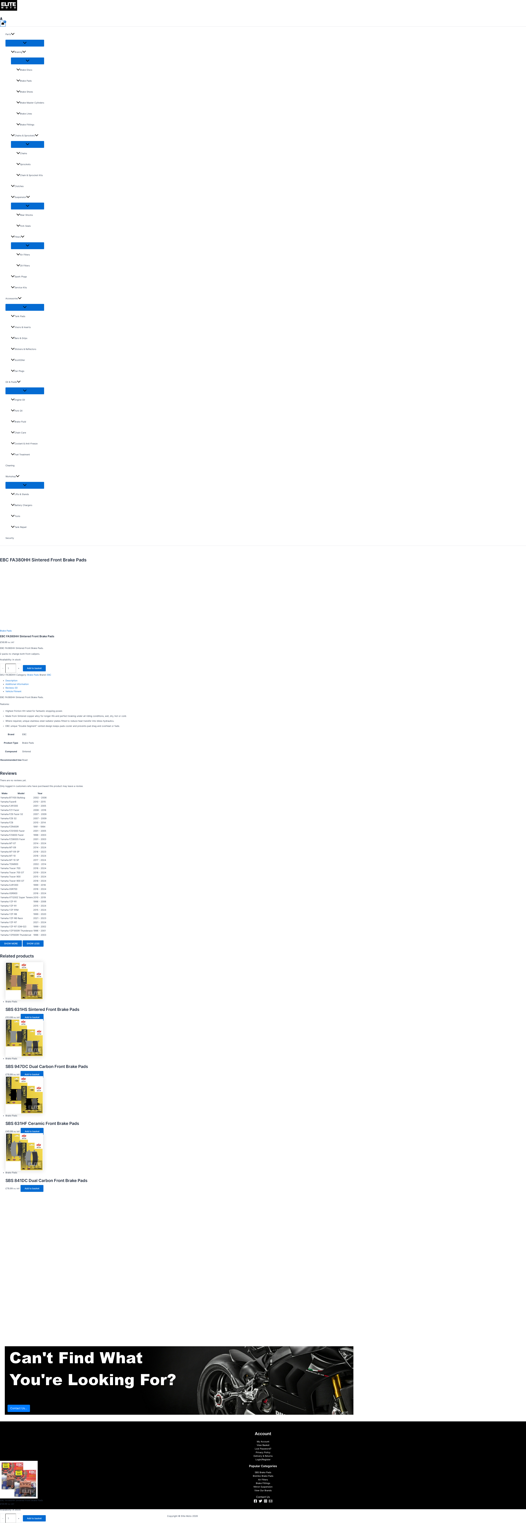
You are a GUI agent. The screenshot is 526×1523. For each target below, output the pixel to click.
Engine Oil (20, 399)
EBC (49, 674)
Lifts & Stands (22, 494)
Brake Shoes (26, 91)
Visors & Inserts (23, 327)
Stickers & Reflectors (25, 349)
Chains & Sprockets (25, 135)
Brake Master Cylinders (32, 102)
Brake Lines (26, 113)
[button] (13, 34)
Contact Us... (18, 1408)
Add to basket (34, 668)
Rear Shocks (26, 215)
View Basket (263, 1445)
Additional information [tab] (17, 684)
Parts (8, 34)
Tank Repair (21, 527)
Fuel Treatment (22, 454)
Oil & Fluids (11, 382)
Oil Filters (25, 265)
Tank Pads (20, 316)
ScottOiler (20, 360)
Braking (18, 52)
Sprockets (25, 164)
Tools (17, 516)
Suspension (20, 197)
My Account (263, 1441)
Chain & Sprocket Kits (31, 175)
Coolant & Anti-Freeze (26, 443)
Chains (23, 153)
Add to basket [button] (32, 1017)
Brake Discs (26, 69)
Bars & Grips (21, 338)
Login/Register (263, 1459)
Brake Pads (26, 80)
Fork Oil (18, 410)
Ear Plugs (19, 371)
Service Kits (21, 287)
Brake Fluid (20, 421)
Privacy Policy (263, 1452)
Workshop (10, 476)
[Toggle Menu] (24, 43)
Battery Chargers (23, 505)
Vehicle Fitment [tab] (13, 691)
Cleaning (10, 465)
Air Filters (25, 254)
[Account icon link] (1, 19)
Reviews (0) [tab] (11, 687)
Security (9, 538)
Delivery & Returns (263, 1456)
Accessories (11, 298)
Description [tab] (11, 680)
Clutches (19, 186)
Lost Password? (263, 1448)
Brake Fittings (27, 124)
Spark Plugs (21, 276)
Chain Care (20, 432)
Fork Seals (25, 226)
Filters (18, 236)
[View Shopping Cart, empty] (3, 23)
